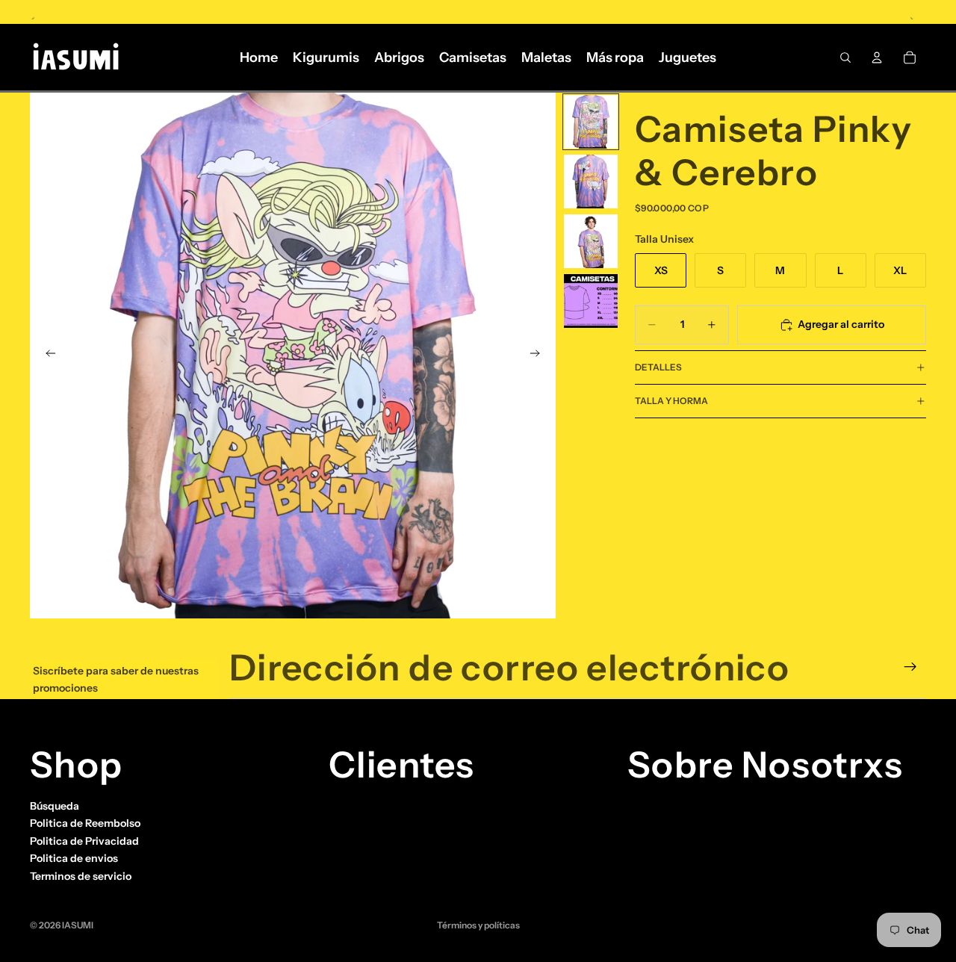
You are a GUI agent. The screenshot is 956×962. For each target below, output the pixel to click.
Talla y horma (671, 400)
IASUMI (77, 925)
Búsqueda (54, 806)
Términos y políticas (478, 925)
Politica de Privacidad (84, 841)
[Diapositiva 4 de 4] (591, 301)
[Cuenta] (876, 57)
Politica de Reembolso (85, 823)
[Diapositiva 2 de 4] (591, 181)
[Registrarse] (910, 667)
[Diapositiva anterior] (46, 355)
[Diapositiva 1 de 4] (591, 122)
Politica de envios (74, 858)
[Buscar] (845, 57)
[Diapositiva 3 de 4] (591, 241)
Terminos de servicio (80, 875)
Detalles (658, 367)
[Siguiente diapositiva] (539, 355)
